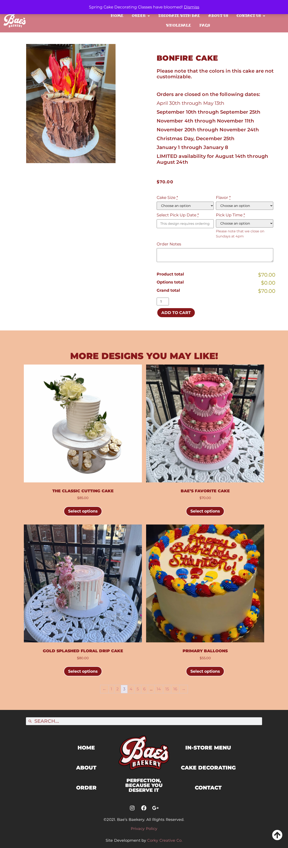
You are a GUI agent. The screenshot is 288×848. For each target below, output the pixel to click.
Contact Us (249, 15)
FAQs (204, 25)
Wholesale (178, 25)
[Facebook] (144, 808)
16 (175, 688)
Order (138, 15)
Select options (83, 511)
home (86, 747)
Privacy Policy (144, 828)
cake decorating (208, 767)
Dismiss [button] (191, 6)
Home (117, 15)
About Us (218, 15)
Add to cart (176, 312)
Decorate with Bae (179, 15)
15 (167, 688)
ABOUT (86, 767)
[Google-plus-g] (155, 808)
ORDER (86, 787)
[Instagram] (132, 808)
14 (159, 688)
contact (208, 787)
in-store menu (208, 747)
